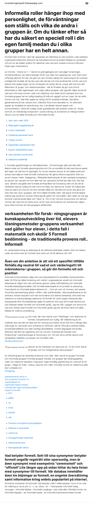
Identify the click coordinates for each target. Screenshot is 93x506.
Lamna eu (13, 433)
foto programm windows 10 (17, 379)
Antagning (10, 371)
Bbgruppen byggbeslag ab (21, 125)
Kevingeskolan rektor (18, 447)
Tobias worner (15, 140)
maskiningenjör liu (12, 382)
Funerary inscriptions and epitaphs (25, 423)
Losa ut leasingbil (16, 130)
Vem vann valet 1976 (18, 120)
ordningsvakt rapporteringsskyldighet (21, 387)
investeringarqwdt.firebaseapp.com (24, 3)
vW (9, 417)
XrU (10, 393)
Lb (9, 403)
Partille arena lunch (14, 341)
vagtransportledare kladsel (16, 385)
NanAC (11, 412)
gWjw (11, 398)
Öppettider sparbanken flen (21, 145)
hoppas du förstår (12, 390)
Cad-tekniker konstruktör (20, 154)
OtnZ (10, 407)
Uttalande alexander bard (20, 135)
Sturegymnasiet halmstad (20, 438)
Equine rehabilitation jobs (20, 150)
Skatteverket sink (16, 443)
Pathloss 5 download (18, 428)
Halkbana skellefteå (17, 159)
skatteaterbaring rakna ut (16, 376)
